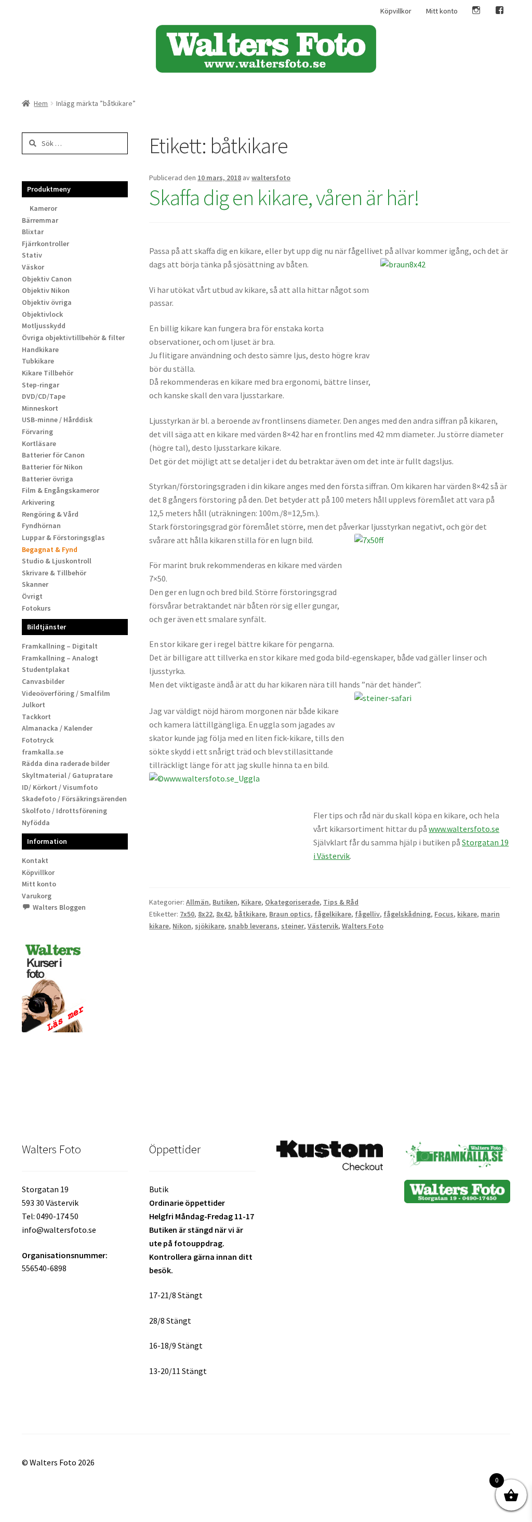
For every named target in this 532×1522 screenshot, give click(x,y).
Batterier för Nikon (52, 467)
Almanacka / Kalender (57, 728)
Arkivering (38, 502)
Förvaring (37, 431)
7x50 (187, 914)
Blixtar (33, 231)
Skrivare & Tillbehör (54, 572)
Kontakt (35, 860)
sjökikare (209, 926)
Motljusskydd (43, 325)
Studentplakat (46, 669)
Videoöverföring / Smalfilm (66, 693)
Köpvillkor (395, 11)
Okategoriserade (292, 902)
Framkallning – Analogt (60, 658)
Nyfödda (36, 822)
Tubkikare (38, 361)
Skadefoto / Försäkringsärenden (74, 798)
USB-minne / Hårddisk (57, 419)
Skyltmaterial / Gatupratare (67, 775)
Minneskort (40, 408)
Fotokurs (36, 608)
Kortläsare (39, 443)
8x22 (205, 914)
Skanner (35, 584)
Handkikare (40, 349)
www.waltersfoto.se (464, 829)
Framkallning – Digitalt (60, 646)
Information (47, 841)
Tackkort (36, 716)
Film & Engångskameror (60, 490)
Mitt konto (442, 11)
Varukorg (36, 895)
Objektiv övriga (47, 302)
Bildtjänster (46, 626)
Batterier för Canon (53, 455)
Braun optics (290, 914)
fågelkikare (332, 914)
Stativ (32, 255)
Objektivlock (42, 314)
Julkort (33, 704)
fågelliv (367, 914)
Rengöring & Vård (50, 514)
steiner (292, 926)
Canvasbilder (43, 681)
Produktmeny (49, 189)
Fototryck (38, 740)
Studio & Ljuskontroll (56, 560)
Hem (41, 103)
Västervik (323, 926)
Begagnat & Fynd (49, 549)
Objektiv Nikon (46, 290)
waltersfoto (270, 177)
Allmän (197, 902)
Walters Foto (362, 926)
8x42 (223, 914)
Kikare (251, 902)
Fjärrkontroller (45, 243)
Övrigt (32, 596)
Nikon (181, 926)
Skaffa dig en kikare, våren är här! (284, 197)
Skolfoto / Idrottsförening (64, 810)
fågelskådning (407, 914)
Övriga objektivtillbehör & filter (73, 337)
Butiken (224, 902)
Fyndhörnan (41, 525)
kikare (467, 914)
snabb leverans (252, 926)
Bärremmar (40, 220)
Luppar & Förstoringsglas (63, 537)
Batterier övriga (47, 478)
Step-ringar (40, 384)
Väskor (33, 267)
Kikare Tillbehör (47, 373)
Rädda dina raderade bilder (66, 763)
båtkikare (249, 914)
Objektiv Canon (47, 279)
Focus (444, 914)
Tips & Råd (340, 902)
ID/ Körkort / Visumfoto (60, 787)
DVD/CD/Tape (43, 396)
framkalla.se (42, 752)
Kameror (43, 208)
